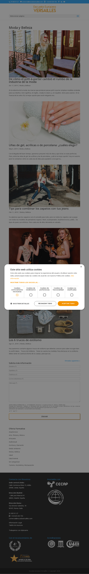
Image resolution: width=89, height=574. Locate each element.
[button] (44, 282)
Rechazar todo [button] (45, 303)
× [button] (81, 267)
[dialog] (44, 287)
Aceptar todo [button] (68, 303)
